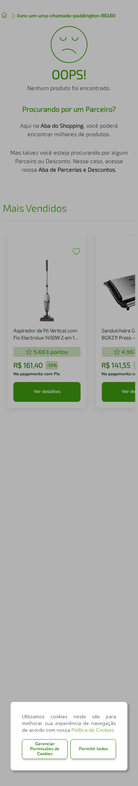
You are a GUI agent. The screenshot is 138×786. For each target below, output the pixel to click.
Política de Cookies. (93, 730)
